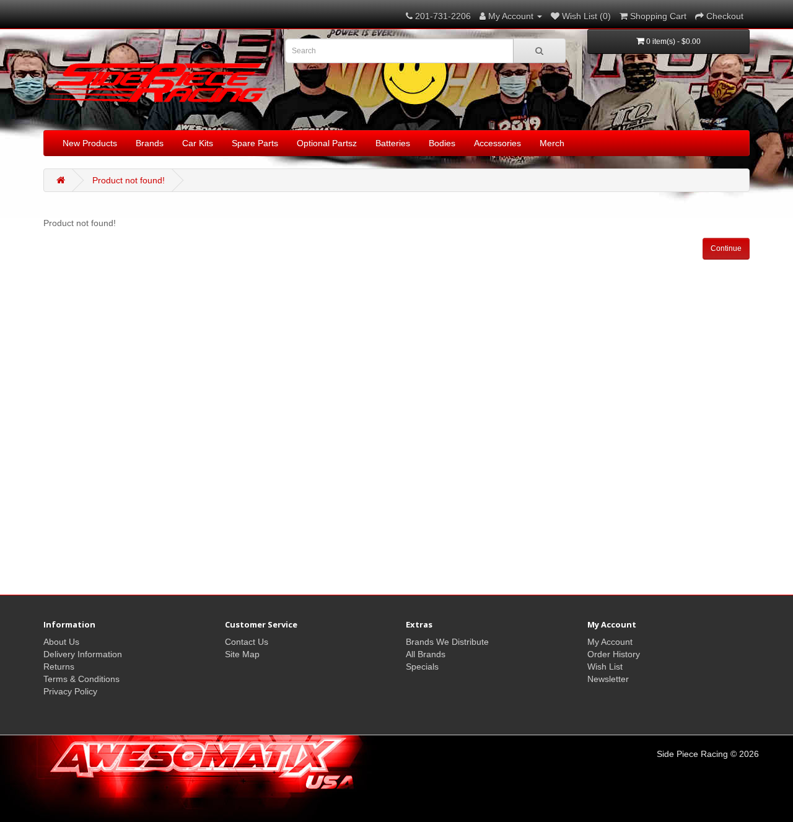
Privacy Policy (70, 691)
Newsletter (608, 679)
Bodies (442, 143)
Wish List (605, 666)
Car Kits (197, 143)
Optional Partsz (327, 143)
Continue (726, 248)
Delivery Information (82, 654)
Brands (150, 143)
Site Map (242, 654)
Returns (58, 666)
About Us (61, 642)
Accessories (497, 143)
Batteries (392, 143)
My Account (610, 642)
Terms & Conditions (81, 679)
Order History (613, 654)
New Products (90, 143)
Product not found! (128, 180)
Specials (422, 666)
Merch (552, 143)
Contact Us (246, 642)
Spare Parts (255, 143)
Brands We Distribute (447, 642)
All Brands (425, 654)
